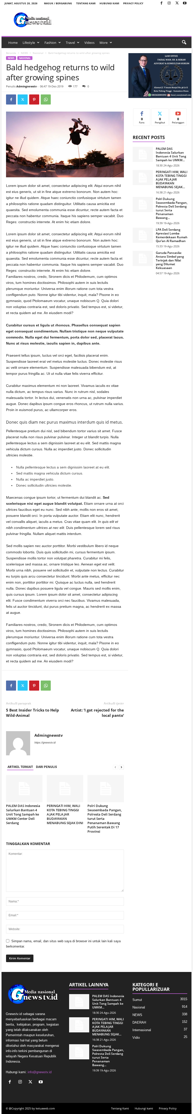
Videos (89, 42)
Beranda (11, 53)
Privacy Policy (133, 3)
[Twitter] (177, 3)
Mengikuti (160, 112)
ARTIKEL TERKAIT (20, 767)
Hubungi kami (109, 3)
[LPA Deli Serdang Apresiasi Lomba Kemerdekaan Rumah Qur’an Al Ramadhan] (143, 235)
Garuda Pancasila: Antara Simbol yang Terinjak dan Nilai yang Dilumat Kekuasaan (170, 260)
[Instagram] (169, 3)
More (104, 42)
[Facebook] (161, 3)
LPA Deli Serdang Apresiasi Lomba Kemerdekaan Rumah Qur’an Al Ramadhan (171, 235)
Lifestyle (29, 42)
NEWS (24, 53)
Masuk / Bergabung (58, 3)
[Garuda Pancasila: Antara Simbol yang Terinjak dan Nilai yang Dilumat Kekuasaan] (143, 258)
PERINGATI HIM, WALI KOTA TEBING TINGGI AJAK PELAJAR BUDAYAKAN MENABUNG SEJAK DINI (65, 814)
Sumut (137, 1000)
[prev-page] (115, 767)
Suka (142, 112)
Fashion (50, 42)
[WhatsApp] (46, 99)
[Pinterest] (34, 99)
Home (13, 42)
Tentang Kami (85, 3)
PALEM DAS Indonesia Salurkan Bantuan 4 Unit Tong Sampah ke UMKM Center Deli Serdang (23, 814)
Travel (70, 42)
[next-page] (121, 767)
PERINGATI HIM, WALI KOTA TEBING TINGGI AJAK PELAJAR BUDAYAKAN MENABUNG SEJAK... (171, 179)
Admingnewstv (26, 86)
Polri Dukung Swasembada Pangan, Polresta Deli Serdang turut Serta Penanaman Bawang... (171, 208)
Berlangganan (178, 114)
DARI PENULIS (46, 767)
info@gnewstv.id (40, 1072)
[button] (183, 42)
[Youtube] (185, 3)
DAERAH (139, 1022)
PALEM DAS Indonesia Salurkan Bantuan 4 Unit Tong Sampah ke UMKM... (171, 154)
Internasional (141, 1030)
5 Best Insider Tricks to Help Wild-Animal (32, 712)
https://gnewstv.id (45, 742)
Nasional (38, 53)
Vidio (136, 1037)
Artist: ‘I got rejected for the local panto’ (97, 712)
